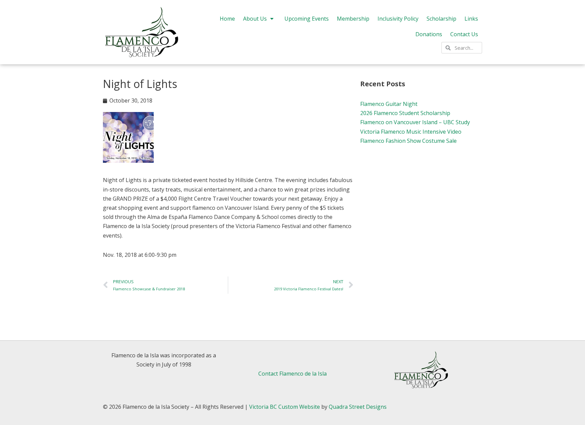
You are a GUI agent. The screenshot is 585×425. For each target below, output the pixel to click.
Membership (353, 18)
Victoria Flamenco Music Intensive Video (410, 131)
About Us (255, 18)
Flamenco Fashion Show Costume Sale (408, 140)
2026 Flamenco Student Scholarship (405, 113)
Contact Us (464, 34)
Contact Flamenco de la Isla (292, 373)
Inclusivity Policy (397, 18)
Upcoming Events (306, 18)
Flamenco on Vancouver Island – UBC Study (415, 122)
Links (471, 18)
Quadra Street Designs (358, 406)
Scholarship (441, 18)
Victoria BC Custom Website (284, 406)
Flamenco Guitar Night (388, 104)
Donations (428, 34)
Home (227, 18)
